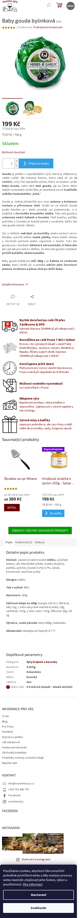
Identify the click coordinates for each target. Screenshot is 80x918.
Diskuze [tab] (40, 542)
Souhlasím (38, 908)
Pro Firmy (8, 727)
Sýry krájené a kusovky (41, 662)
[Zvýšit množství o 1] (17, 161)
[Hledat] (48, 5)
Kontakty (7, 732)
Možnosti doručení (13, 152)
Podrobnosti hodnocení (47, 27)
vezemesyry (16, 802)
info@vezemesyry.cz (21, 784)
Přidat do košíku (39, 163)
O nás (5, 716)
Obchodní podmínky (14, 753)
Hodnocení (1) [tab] (23, 542)
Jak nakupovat (11, 742)
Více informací (32, 884)
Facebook (14, 795)
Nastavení (38, 895)
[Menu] (70, 5)
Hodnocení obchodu (14, 748)
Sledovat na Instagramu (36, 859)
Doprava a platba (12, 737)
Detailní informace (13, 285)
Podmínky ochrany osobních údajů (23, 758)
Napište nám (9, 763)
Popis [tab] (9, 542)
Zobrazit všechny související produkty (40, 530)
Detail (11, 507)
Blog (5, 722)
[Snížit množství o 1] (17, 165)
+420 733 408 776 (18, 789)
